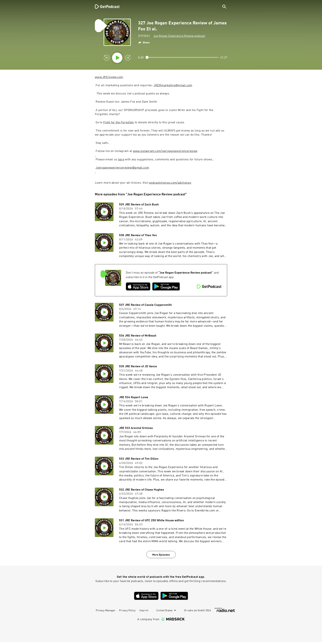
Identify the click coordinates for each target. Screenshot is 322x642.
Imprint (144, 610)
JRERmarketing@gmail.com (173, 85)
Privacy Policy (127, 610)
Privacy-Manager (105, 610)
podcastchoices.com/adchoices (170, 182)
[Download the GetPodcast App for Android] (166, 286)
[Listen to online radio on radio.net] (225, 609)
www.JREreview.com (109, 77)
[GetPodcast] (105, 6)
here (121, 159)
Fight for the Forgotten (118, 122)
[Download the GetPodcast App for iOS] (138, 286)
